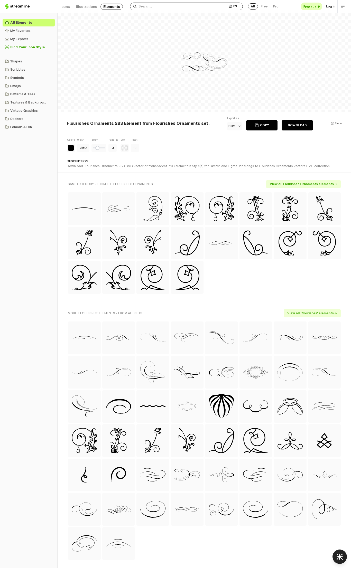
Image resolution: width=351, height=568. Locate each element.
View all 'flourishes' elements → (312, 313)
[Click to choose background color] (125, 148)
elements (111, 7)
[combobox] (178, 6)
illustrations (86, 7)
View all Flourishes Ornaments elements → (303, 184)
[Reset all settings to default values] (135, 148)
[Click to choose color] (71, 148)
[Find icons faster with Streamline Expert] (339, 557)
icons (65, 7)
